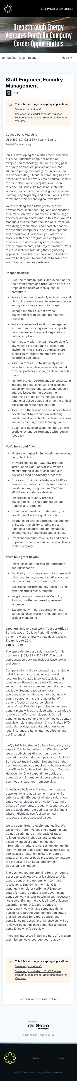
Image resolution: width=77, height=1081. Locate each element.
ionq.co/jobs (14, 706)
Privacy (35, 1058)
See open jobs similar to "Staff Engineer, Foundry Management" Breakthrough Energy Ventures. (41, 117)
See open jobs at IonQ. (28, 109)
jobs (22, 57)
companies (8, 57)
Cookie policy (47, 1034)
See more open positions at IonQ (39, 998)
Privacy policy (30, 1034)
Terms (61, 1058)
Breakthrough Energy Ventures (57, 9)
